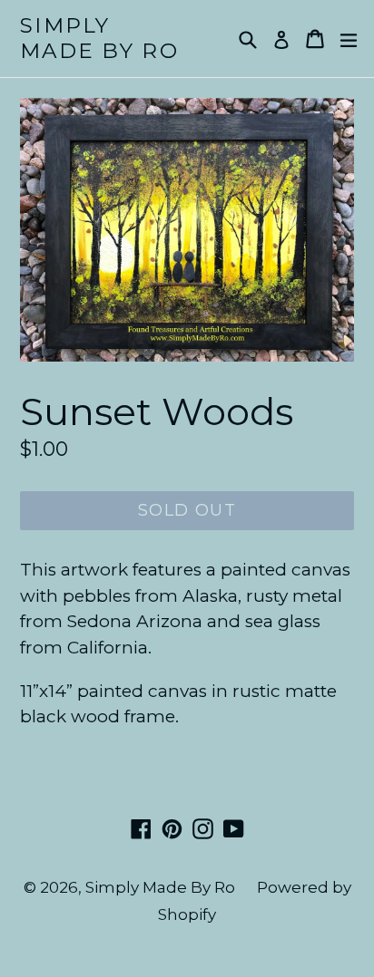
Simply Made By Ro (99, 38)
